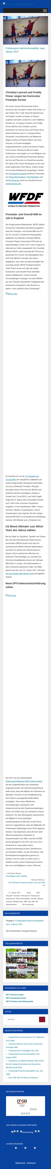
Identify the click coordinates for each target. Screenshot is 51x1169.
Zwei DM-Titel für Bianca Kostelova (23, 1078)
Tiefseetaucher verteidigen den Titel (24, 1051)
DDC (38, 893)
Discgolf (9, 896)
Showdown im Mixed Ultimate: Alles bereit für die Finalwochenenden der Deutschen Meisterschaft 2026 (25, 1064)
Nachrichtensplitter (23, 898)
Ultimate (40, 898)
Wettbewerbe (18, 901)
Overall (33, 898)
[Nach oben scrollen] (46, 1164)
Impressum (31, 1163)
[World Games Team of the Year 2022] (25, 1149)
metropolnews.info (13, 184)
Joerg (28, 893)
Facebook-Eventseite (18, 174)
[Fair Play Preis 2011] (34, 1149)
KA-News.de (14, 180)
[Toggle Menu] (45, 10)
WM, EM (27, 901)
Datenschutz (20, 1163)
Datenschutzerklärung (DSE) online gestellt (24, 781)
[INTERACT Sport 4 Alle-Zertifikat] (16, 1149)
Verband (9, 901)
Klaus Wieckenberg (17, 177)
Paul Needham (33, 177)
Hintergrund (25, 896)
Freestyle (16, 896)
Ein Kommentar (28, 904)
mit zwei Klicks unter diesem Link (19, 574)
